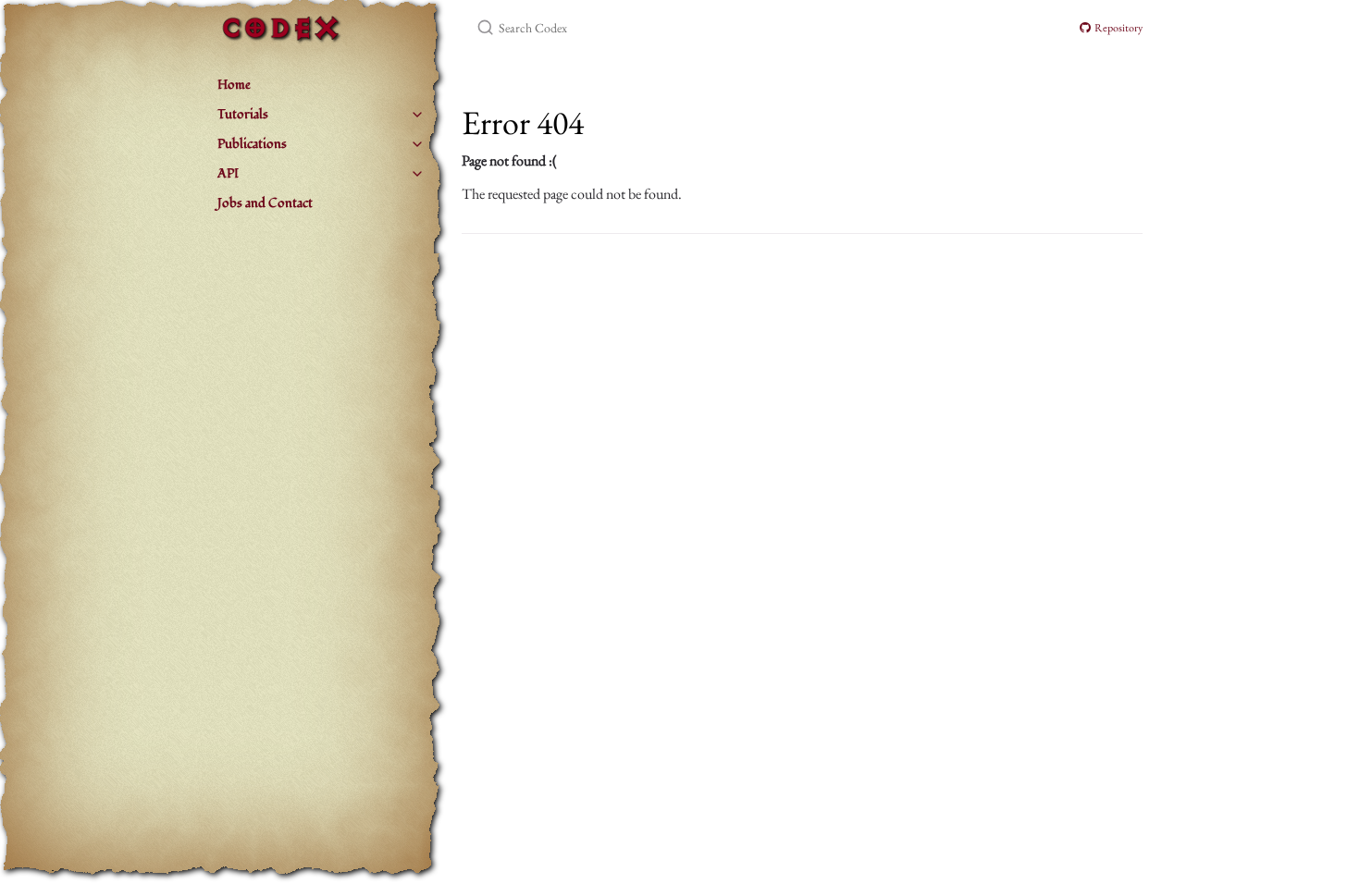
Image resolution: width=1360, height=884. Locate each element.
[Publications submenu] (417, 144)
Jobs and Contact (265, 203)
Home (234, 84)
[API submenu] (417, 174)
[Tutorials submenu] (417, 114)
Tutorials (242, 114)
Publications (252, 144)
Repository (1117, 27)
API (228, 173)
